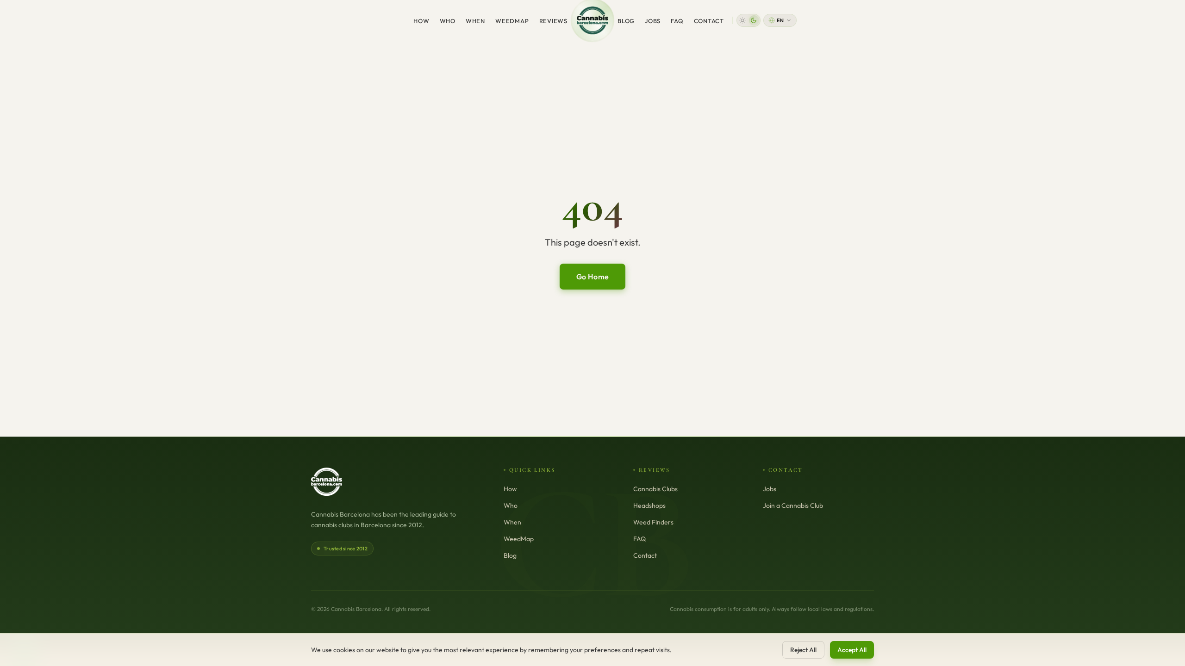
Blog (626, 21)
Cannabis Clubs (655, 489)
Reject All (803, 650)
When (475, 21)
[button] (748, 20)
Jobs (653, 21)
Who (447, 21)
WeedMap (512, 21)
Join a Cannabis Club (793, 505)
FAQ (677, 21)
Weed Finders (653, 522)
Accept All (852, 650)
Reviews (553, 21)
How (421, 21)
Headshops (649, 505)
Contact (709, 21)
